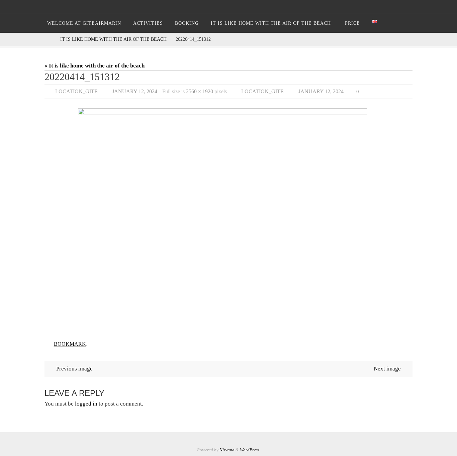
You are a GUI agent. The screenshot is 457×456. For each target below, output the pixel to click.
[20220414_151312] (228, 221)
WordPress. (250, 449)
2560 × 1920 (199, 91)
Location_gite (76, 91)
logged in (86, 404)
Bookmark (70, 344)
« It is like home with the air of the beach (94, 65)
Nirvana (227, 449)
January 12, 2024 (134, 91)
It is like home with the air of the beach (113, 39)
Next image (387, 368)
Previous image (74, 368)
